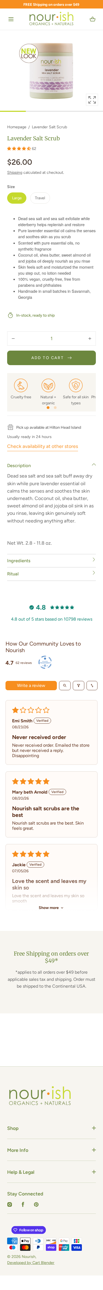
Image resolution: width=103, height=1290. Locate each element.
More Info (17, 1150)
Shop (13, 1128)
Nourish (28, 1256)
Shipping (14, 172)
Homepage (16, 126)
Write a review (31, 685)
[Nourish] (51, 19)
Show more (49, 907)
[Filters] (78, 685)
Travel (40, 197)
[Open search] (65, 685)
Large (17, 197)
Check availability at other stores (42, 446)
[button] (11, 19)
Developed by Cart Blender (30, 1262)
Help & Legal (20, 1172)
